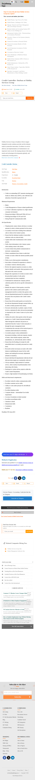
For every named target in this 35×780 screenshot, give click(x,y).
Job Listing (5, 712)
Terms (26, 770)
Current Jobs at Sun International (12, 583)
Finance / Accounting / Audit (19, 183)
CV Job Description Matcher (9, 717)
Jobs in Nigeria (21, 745)
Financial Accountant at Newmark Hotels (17, 41)
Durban (14, 181)
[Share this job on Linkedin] (23, 478)
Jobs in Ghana (21, 740)
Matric (14, 172)
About (8, 770)
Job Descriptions (21, 730)
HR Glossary (21, 727)
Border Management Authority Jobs (16, 551)
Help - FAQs (6, 751)
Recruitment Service (22, 714)
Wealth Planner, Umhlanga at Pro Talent (17, 22)
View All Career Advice (18, 626)
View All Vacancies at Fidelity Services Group (17, 507)
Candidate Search (22, 719)
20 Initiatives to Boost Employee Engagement (15, 600)
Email (17, 93)
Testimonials (6, 748)
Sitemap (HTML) (7, 745)
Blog (4, 719)
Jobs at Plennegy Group (10, 565)
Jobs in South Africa (22, 748)
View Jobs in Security (6, 85)
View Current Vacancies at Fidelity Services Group (12, 516)
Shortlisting (20, 717)
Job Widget (5, 740)
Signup (26, 1)
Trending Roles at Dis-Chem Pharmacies (14, 571)
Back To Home (17, 512)
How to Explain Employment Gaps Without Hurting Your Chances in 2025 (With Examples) (17, 617)
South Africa (13, 2)
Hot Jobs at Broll (8, 580)
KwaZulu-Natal (16, 178)
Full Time (14, 169)
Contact (13, 770)
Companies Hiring (7, 727)
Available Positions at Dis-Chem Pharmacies (15, 574)
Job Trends (5, 725)
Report (28, 483)
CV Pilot (5, 714)
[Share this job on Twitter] (19, 478)
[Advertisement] (17, 121)
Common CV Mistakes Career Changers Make (15, 593)
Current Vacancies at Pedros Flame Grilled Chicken (16, 568)
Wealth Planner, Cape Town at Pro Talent (17, 20)
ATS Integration (21, 722)
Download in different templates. (24, 469)
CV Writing (5, 722)
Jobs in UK (20, 751)
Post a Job (20, 712)
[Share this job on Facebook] (15, 478)
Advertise (5, 753)
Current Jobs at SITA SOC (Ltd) (12, 577)
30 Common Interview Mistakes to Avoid (13, 609)
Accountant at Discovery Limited (15, 52)
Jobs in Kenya (21, 743)
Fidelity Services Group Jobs (14, 548)
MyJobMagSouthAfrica (17, 775)
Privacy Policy (20, 770)
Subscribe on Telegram (17, 498)
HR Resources (21, 725)
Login (21, 1)
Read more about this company (10, 157)
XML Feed (5, 743)
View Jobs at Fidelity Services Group (19, 85)
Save (6, 93)
